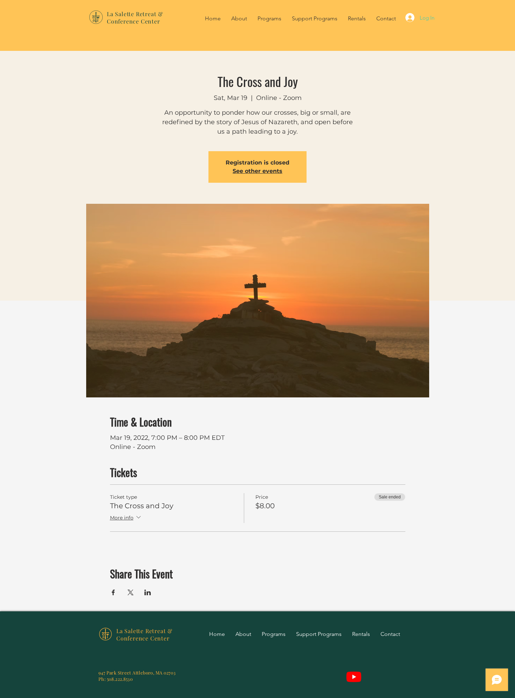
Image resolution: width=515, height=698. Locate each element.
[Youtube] (354, 676)
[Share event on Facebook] (113, 592)
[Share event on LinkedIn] (147, 592)
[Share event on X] (130, 592)
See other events (257, 171)
